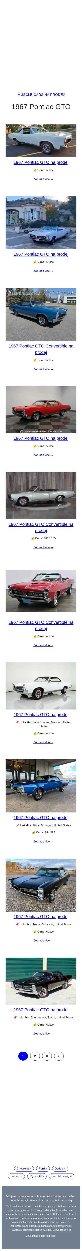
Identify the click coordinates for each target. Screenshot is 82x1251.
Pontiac (15, 1176)
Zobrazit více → (43, 179)
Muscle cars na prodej (41, 95)
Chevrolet (23, 1168)
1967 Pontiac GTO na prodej (41, 162)
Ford (42, 1168)
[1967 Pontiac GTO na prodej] (41, 156)
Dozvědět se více (62, 1230)
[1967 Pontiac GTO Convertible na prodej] (41, 340)
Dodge (59, 1168)
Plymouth (36, 1176)
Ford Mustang (60, 1176)
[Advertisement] (41, 42)
